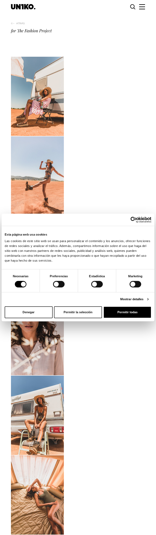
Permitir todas (127, 312)
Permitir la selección (78, 312)
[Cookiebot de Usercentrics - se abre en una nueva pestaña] (133, 220)
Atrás (20, 23)
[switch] (59, 284)
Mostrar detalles (132, 299)
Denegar (29, 312)
